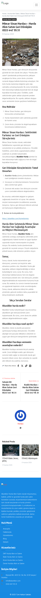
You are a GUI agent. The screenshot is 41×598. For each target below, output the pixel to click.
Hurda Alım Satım (13, 13)
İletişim (5, 542)
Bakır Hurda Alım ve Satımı (12, 557)
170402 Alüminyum (29, 458)
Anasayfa (6, 529)
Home (4, 13)
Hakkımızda (7, 532)
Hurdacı (20, 424)
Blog (5, 539)
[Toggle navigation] (36, 5)
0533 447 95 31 (11, 584)
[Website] (20, 428)
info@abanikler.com (13, 581)
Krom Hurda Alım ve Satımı (13, 560)
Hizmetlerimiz (8, 535)
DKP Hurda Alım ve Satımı (12, 553)
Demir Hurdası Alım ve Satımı (13, 563)
